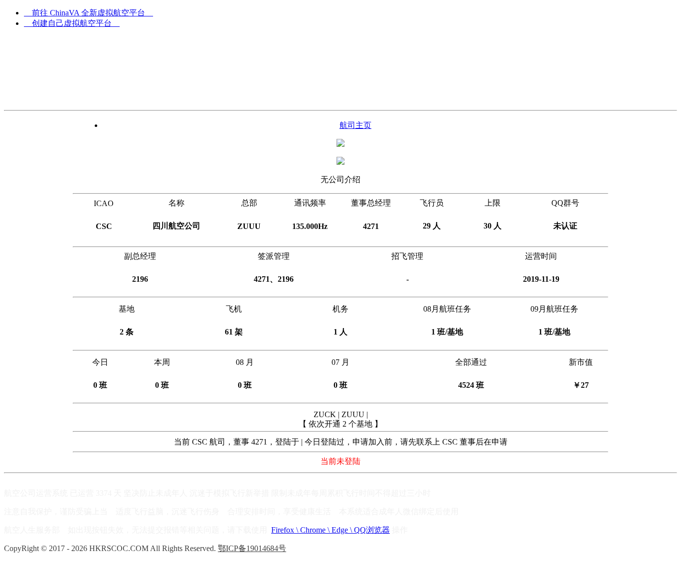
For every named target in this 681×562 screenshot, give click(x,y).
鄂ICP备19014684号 (252, 548)
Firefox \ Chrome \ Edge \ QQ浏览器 (330, 530)
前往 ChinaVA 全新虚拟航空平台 (88, 12)
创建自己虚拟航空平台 (72, 23)
